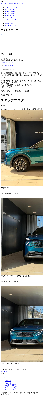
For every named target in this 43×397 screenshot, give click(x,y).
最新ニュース (9, 9)
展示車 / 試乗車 (10, 11)
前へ (2, 371)
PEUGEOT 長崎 (6, 3)
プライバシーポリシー (13, 387)
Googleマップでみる (8, 62)
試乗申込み (9, 23)
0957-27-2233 (8, 66)
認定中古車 (9, 17)
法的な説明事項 (10, 385)
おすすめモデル (10, 13)
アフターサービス (11, 15)
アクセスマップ (17, 3)
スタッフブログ (10, 20)
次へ (5, 371)
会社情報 (8, 381)
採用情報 (8, 383)
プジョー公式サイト (12, 389)
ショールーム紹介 (11, 7)
